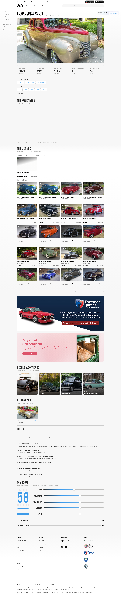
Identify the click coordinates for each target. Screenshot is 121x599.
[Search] (64, 6)
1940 (38, 89)
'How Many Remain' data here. (32, 476)
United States (41, 82)
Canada (20, 82)
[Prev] (75, 291)
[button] (37, 6)
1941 (44, 89)
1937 (20, 89)
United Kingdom (30, 82)
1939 (32, 89)
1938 (26, 89)
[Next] (103, 291)
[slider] (74, 490)
